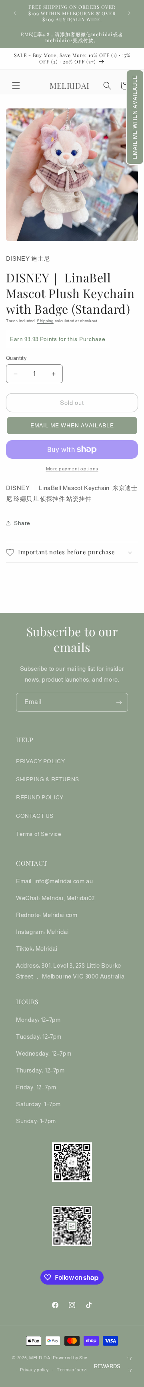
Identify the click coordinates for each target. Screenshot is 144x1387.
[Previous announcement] (15, 13)
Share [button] (22, 523)
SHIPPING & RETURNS (47, 779)
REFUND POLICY (40, 797)
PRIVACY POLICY (40, 761)
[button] (135, 117)
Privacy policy (34, 1369)
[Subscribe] (119, 702)
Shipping (45, 321)
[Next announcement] (129, 13)
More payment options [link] (72, 469)
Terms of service (74, 1369)
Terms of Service (39, 834)
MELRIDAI (41, 1357)
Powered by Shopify (74, 1357)
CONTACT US (35, 816)
